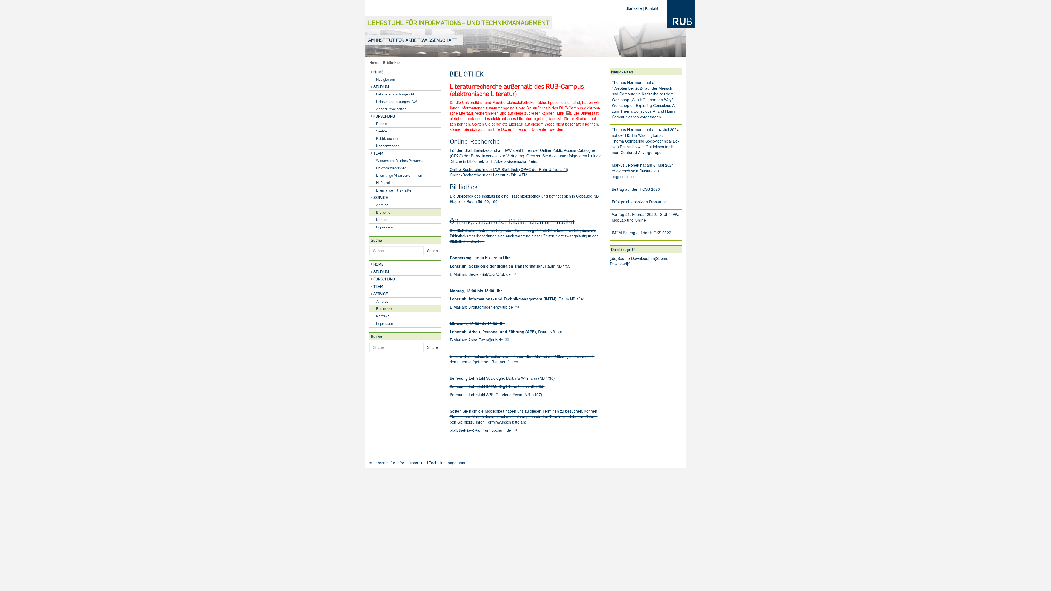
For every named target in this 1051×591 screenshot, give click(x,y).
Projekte (382, 123)
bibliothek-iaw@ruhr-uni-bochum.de (480, 430)
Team (378, 153)
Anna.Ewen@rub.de (485, 340)
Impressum (385, 227)
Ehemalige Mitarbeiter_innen (399, 175)
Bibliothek (384, 212)
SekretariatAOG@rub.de (489, 274)
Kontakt (651, 8)
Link (560, 113)
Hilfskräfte (385, 182)
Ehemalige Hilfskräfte (393, 190)
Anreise (382, 204)
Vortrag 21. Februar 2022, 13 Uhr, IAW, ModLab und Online (645, 217)
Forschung (384, 116)
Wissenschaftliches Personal (399, 160)
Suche (432, 250)
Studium (381, 86)
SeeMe (381, 131)
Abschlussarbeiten (391, 108)
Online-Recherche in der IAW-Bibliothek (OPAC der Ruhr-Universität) (509, 169)
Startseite (633, 8)
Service (380, 197)
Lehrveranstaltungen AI (395, 94)
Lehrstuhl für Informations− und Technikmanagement (459, 23)
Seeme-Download (632, 258)
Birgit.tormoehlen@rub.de (490, 307)
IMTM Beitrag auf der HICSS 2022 (641, 232)
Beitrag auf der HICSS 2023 (636, 189)
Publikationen (387, 138)
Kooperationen (387, 145)
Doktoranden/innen (391, 168)
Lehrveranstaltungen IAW (396, 101)
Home (374, 62)
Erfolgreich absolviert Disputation (640, 201)
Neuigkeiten (385, 79)
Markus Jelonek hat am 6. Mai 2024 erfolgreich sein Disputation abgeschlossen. (643, 170)
